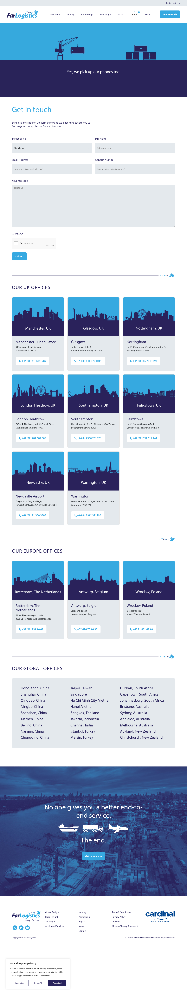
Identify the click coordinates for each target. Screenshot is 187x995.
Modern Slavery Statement (125, 926)
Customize (19, 983)
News (148, 14)
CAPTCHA (17, 233)
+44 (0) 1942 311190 (89, 515)
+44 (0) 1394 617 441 (144, 438)
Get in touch (170, 14)
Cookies (116, 921)
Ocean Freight (52, 912)
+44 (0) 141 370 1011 (89, 361)
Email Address (20, 159)
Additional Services (54, 926)
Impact (120, 14)
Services (54, 14)
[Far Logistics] (26, 916)
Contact (134, 14)
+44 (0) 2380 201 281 (89, 438)
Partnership (86, 14)
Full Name (101, 138)
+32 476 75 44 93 (87, 629)
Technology (105, 14)
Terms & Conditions (121, 912)
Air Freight (50, 921)
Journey (71, 14)
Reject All (38, 983)
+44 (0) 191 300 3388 (33, 515)
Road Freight (51, 916)
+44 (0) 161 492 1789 (33, 361)
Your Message (20, 180)
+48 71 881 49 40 (142, 629)
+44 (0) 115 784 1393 (144, 361)
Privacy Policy (118, 916)
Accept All (57, 983)
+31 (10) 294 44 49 (32, 629)
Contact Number (104, 159)
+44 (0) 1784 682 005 (33, 438)
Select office (19, 138)
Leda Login (172, 2)
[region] (38, 974)
